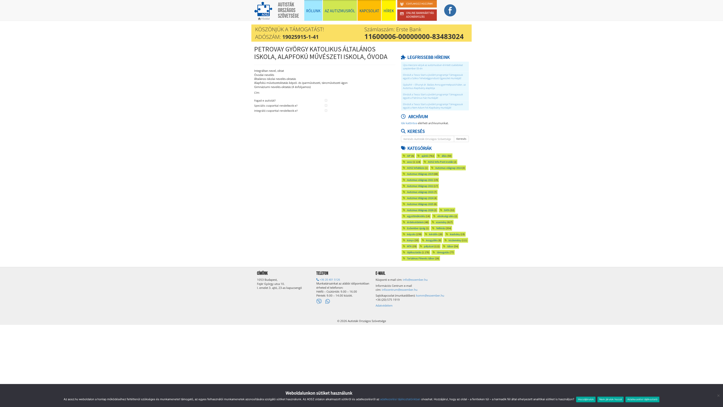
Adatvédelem (384, 305)
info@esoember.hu (415, 280)
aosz (410, 162)
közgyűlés (432, 240)
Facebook (450, 10)
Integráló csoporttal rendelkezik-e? (276, 110)
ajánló (425, 156)
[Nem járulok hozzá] (718, 395)
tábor (450, 246)
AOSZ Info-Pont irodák (440, 162)
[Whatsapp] (327, 301)
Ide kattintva (409, 123)
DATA (447, 210)
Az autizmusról (340, 10)
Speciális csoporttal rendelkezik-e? (275, 105)
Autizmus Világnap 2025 (420, 204)
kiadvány (455, 234)
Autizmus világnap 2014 (448, 168)
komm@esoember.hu (430, 295)
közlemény (455, 240)
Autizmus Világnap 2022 (420, 186)
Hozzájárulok (586, 399)
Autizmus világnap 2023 (420, 192)
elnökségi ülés (445, 216)
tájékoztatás (414, 252)
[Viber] (319, 301)
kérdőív (433, 234)
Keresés (461, 139)
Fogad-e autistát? (265, 100)
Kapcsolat (369, 10)
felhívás (440, 228)
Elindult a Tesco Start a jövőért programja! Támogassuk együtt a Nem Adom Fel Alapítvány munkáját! (433, 106)
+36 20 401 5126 (329, 279)
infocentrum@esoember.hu (399, 289)
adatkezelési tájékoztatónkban (400, 399)
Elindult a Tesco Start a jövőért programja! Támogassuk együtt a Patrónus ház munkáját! (433, 96)
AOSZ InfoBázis (415, 168)
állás (444, 156)
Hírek (389, 10)
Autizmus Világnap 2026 (420, 210)
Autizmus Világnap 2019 (420, 174)
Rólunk (313, 10)
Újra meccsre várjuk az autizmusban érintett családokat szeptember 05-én (433, 66)
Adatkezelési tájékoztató (642, 399)
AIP (409, 156)
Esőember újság (416, 228)
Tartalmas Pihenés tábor (420, 258)
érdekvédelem (415, 222)
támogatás (443, 252)
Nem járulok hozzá (610, 399)
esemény (441, 222)
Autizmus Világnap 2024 (420, 198)
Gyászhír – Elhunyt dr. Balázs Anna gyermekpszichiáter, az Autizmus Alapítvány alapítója (434, 86)
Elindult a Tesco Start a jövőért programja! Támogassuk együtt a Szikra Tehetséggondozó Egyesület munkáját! (433, 76)
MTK (409, 246)
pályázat (429, 246)
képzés (411, 234)
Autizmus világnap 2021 (420, 180)
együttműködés (416, 216)
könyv (410, 240)
